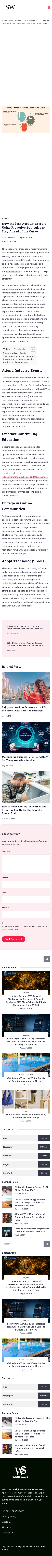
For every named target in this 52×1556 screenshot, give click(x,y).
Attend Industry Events (15, 353)
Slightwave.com (22, 1489)
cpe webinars (13, 271)
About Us (6, 1527)
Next (9, 650)
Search (47, 959)
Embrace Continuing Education (20, 356)
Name (5, 878)
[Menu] (49, 7)
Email (4, 893)
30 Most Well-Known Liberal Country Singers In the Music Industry (30, 1217)
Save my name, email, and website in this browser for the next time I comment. (24, 927)
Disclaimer (7, 1522)
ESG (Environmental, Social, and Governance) (25, 477)
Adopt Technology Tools (16, 362)
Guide (21, 1075)
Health (30, 1075)
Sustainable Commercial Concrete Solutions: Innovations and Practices (25, 627)
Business (5, 218)
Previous (14, 634)
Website (5, 907)
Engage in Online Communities (19, 359)
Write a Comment (10, 241)
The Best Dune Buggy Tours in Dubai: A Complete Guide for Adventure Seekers (30, 1202)
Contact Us (7, 1532)
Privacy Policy (9, 1516)
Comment (6, 851)
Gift (26, 1111)
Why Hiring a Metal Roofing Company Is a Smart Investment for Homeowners (25, 644)
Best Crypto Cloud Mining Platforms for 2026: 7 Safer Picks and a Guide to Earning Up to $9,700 (26, 1041)
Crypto (26, 993)
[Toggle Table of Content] (32, 349)
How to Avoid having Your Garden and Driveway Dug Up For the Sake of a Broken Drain (24, 810)
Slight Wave (23, 1546)
